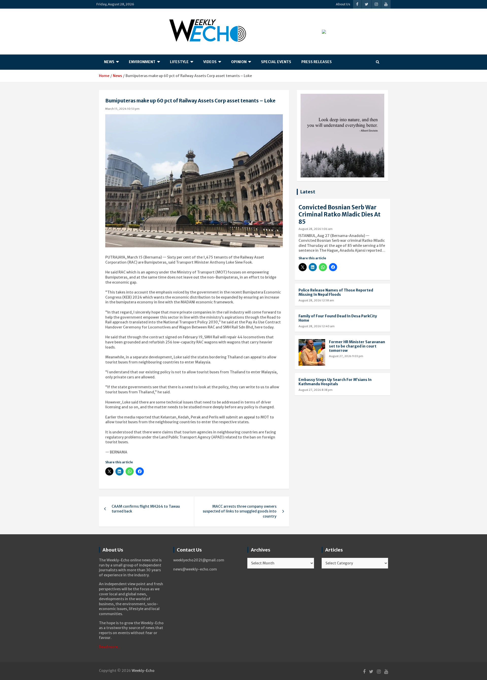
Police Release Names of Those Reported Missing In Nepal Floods (336, 292)
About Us (343, 4)
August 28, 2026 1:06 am (316, 229)
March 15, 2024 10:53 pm (122, 109)
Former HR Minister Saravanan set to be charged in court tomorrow (357, 346)
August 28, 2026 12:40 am (317, 326)
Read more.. (109, 647)
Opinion (239, 62)
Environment (142, 62)
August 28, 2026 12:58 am (316, 300)
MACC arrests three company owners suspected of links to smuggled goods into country (239, 511)
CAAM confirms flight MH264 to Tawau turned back (146, 509)
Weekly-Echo (143, 670)
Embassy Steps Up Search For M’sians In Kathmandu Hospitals (335, 381)
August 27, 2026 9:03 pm (346, 356)
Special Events (276, 62)
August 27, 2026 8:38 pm (316, 390)
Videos (210, 62)
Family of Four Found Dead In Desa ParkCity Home (338, 318)
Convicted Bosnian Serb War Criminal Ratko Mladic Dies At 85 (339, 214)
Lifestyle (179, 62)
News (109, 62)
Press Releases (316, 62)
